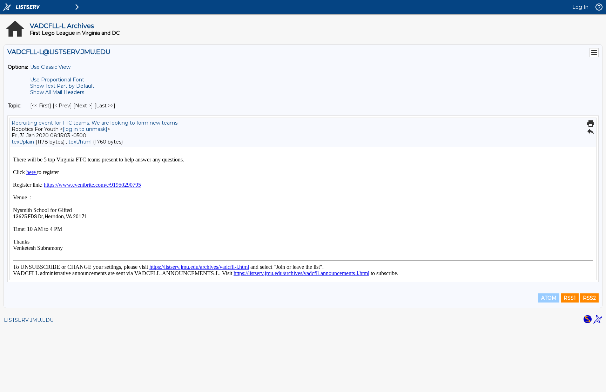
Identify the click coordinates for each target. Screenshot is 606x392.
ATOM (549, 298)
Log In (580, 7)
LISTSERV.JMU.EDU (29, 320)
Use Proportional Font (57, 80)
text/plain (23, 142)
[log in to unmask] (85, 129)
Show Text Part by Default (62, 86)
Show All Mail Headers (57, 92)
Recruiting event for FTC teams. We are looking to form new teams (94, 123)
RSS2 (589, 298)
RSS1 (570, 298)
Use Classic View (50, 67)
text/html (80, 142)
